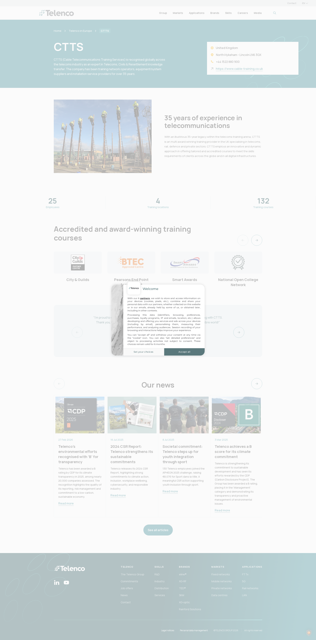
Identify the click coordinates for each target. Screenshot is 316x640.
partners (145, 298)
